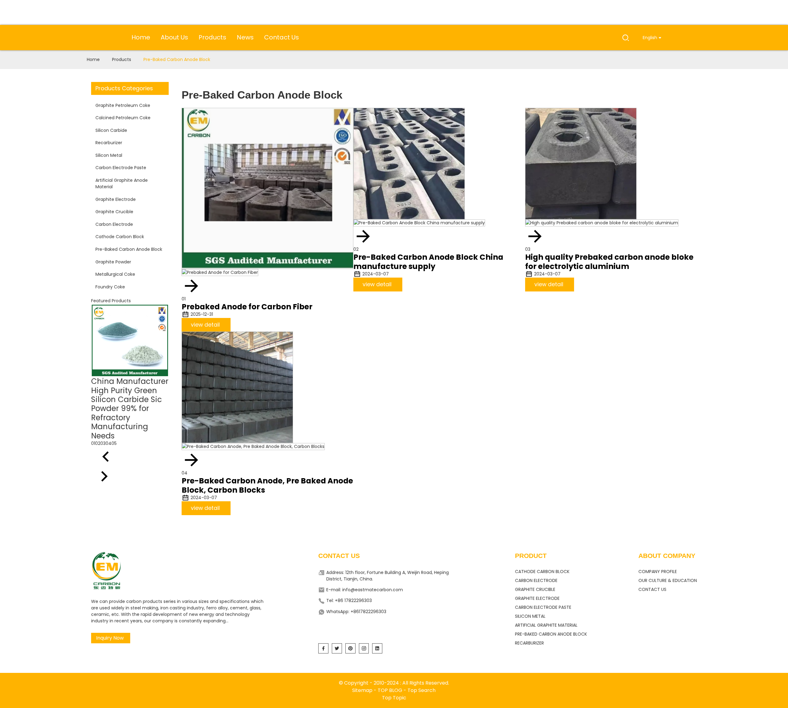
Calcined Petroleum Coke (123, 118)
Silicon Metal (108, 155)
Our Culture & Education (667, 580)
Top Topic (394, 697)
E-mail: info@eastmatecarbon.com (364, 590)
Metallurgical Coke (115, 274)
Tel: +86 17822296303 (349, 600)
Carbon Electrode (114, 224)
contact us (652, 589)
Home (93, 59)
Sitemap (362, 690)
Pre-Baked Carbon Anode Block (176, 59)
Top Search (422, 690)
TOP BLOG (391, 690)
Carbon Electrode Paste (120, 168)
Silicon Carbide (111, 130)
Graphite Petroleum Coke (122, 105)
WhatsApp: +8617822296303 (356, 611)
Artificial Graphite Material (546, 625)
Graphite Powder (113, 262)
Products (121, 59)
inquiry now (110, 637)
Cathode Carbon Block (119, 237)
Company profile (657, 571)
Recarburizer (108, 143)
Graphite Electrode (115, 199)
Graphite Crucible (114, 212)
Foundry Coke (110, 287)
